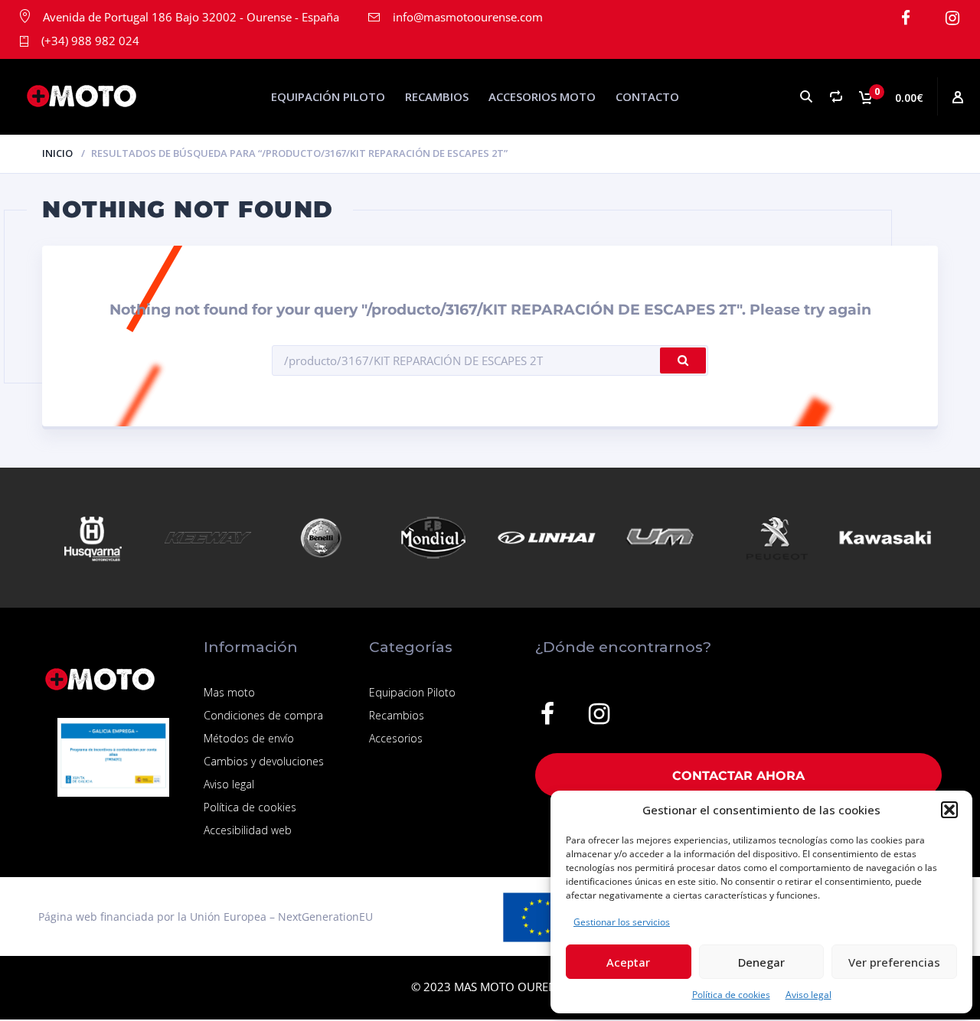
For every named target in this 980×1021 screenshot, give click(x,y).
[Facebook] (905, 18)
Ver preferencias (894, 962)
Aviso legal (808, 994)
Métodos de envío (249, 738)
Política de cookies (731, 994)
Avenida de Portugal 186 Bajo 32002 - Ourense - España (191, 16)
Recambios (396, 715)
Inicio (57, 153)
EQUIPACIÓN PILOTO (328, 96)
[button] (949, 809)
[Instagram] (952, 18)
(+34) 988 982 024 (90, 40)
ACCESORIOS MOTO (542, 96)
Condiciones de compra (263, 715)
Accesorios (396, 738)
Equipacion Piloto (412, 692)
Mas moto (229, 692)
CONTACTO (647, 96)
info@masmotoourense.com (468, 16)
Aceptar (628, 962)
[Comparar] (835, 97)
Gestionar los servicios (621, 921)
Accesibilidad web (248, 830)
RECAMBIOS (437, 96)
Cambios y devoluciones (264, 761)
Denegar (761, 962)
